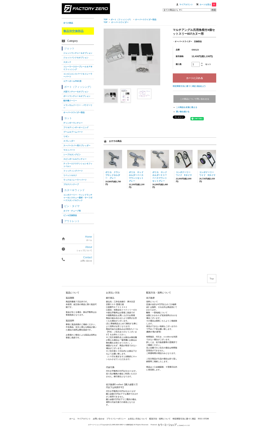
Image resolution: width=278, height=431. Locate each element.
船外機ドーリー (70, 101)
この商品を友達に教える (186, 107)
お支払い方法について (137, 419)
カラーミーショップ (94, 425)
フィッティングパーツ (73, 171)
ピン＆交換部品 (70, 215)
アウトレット (72, 221)
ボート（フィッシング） (121, 19)
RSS (200, 419)
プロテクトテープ (71, 184)
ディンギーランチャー (73, 123)
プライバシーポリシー (116, 419)
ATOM (206, 419)
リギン (66, 136)
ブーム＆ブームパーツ (73, 132)
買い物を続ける (183, 111)
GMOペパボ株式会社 (126, 425)
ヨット (68, 118)
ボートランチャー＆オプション (76, 96)
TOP (105, 19)
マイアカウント (186, 4)
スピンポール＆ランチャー (75, 159)
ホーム (72, 419)
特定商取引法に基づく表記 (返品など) (189, 86)
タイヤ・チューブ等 (72, 211)
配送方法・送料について (160, 419)
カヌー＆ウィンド (74, 190)
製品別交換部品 (73, 31)
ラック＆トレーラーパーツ (75, 180)
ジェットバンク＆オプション (75, 57)
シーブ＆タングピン (72, 154)
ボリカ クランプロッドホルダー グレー (112, 175)
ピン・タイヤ (72, 206)
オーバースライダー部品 (145, 19)
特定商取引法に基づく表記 (184, 419)
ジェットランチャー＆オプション (77, 53)
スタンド (67, 62)
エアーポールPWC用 (72, 81)
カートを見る (207, 4)
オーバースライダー (120, 22)
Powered (154, 425)
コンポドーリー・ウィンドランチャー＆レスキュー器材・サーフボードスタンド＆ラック (77, 197)
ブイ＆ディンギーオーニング (75, 127)
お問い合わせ (98, 419)
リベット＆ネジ (70, 175)
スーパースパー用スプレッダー (76, 145)
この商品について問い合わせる (194, 99)
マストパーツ (69, 150)
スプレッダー (69, 141)
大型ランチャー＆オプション (75, 91)
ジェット (69, 48)
